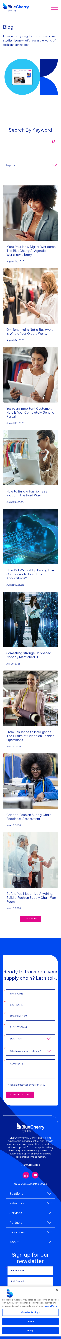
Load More (30, 918)
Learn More (51, 1306)
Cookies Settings (30, 1312)
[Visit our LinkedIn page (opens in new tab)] (26, 1175)
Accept (30, 1330)
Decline (31, 1321)
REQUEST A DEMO (20, 1094)
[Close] (56, 1289)
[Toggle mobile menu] (54, 7)
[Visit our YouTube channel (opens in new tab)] (35, 1175)
